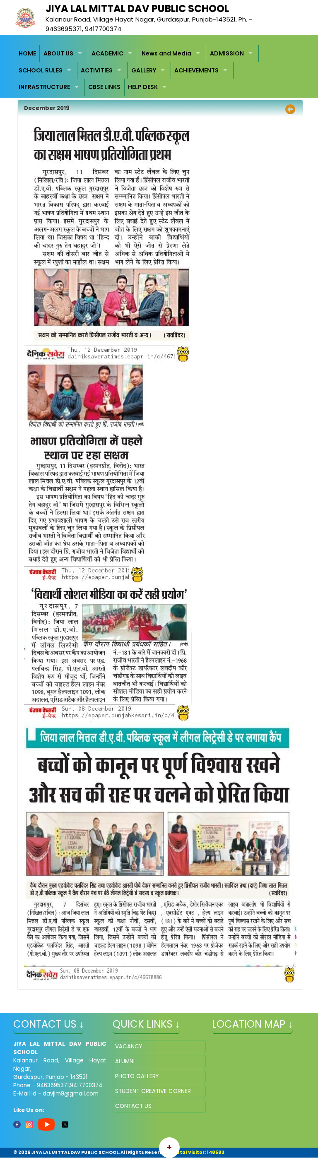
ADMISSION (227, 53)
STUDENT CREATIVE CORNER (153, 1091)
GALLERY (143, 70)
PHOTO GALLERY (137, 1076)
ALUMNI (125, 1061)
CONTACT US (133, 1106)
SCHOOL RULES (41, 70)
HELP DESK (143, 87)
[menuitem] (27, 53)
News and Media (166, 53)
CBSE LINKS (104, 87)
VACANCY (128, 1046)
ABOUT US (58, 53)
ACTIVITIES (97, 70)
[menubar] (159, 70)
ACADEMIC (107, 53)
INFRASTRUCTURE (44, 87)
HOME (27, 53)
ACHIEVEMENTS (196, 70)
